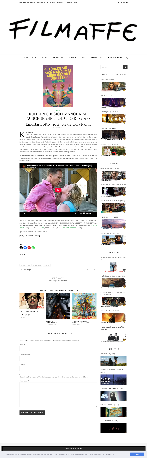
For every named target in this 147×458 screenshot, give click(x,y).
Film (58, 110)
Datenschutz (41, 2)
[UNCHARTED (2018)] (113, 361)
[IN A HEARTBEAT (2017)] (113, 428)
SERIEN (44, 58)
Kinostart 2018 (37, 265)
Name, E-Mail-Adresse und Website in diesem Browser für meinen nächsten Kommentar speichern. (54, 377)
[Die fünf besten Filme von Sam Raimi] (113, 283)
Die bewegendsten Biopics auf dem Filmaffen (112, 328)
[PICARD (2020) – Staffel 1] (113, 119)
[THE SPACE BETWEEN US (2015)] (113, 396)
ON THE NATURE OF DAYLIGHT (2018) (111, 371)
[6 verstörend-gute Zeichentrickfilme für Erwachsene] (113, 302)
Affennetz (60, 2)
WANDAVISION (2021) (108, 79)
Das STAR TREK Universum (109, 311)
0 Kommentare (92, 270)
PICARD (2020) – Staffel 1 (109, 112)
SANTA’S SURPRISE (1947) (109, 405)
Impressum (31, 2)
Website (22, 365)
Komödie (46, 265)
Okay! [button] (137, 454)
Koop (49, 2)
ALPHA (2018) (51, 322)
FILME (34, 58)
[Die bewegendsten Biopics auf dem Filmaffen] (113, 337)
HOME (25, 58)
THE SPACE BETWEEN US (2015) (111, 388)
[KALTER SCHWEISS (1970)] (113, 240)
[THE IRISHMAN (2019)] (113, 135)
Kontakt (23, 2)
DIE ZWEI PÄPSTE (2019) (109, 144)
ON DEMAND (58, 58)
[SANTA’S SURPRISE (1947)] (113, 412)
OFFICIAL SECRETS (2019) (109, 168)
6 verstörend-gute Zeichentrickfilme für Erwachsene (112, 293)
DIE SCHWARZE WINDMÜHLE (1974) (113, 185)
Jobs (54, 2)
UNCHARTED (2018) (107, 354)
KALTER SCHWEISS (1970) (109, 233)
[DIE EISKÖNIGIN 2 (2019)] (113, 224)
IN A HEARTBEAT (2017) (109, 421)
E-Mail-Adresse (25, 355)
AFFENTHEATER (96, 58)
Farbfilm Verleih (25, 265)
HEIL (42, 228)
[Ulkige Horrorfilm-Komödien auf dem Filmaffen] (113, 267)
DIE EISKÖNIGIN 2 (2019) (109, 217)
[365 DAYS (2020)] (113, 103)
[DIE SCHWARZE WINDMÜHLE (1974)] (113, 192)
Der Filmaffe (26, 270)
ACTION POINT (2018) (81, 322)
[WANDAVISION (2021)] (113, 87)
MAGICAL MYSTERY (70, 228)
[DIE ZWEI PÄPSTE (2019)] (113, 151)
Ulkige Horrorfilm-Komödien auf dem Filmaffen (113, 258)
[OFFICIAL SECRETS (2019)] (113, 176)
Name (22, 345)
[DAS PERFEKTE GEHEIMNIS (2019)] (113, 208)
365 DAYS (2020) (106, 96)
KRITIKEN (72, 58)
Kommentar (24, 381)
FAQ (75, 2)
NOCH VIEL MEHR (115, 58)
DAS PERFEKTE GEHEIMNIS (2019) (112, 201)
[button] (115, 454)
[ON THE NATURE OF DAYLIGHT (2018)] (113, 379)
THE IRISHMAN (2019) (108, 128)
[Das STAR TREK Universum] (113, 318)
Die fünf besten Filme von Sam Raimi (112, 276)
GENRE (82, 58)
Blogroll (69, 2)
